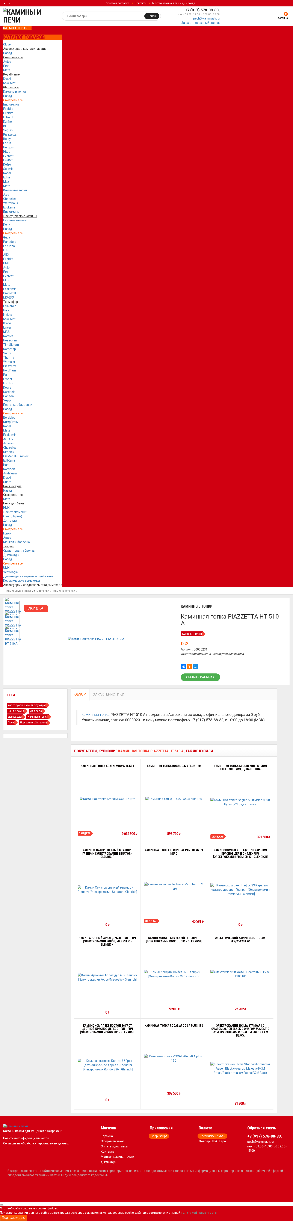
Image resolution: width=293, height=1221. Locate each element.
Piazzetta (10, 134)
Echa (6, 177)
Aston (7, 267)
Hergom (8, 147)
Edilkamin (9, 306)
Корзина (107, 1136)
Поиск (152, 16)
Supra (7, 353)
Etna (6, 66)
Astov (7, 61)
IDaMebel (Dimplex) (16, 456)
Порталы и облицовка (33, 722)
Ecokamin (10, 207)
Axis (6, 194)
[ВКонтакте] (183, 666)
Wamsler (9, 362)
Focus (7, 143)
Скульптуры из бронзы (19, 550)
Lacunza (9, 246)
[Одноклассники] (189, 666)
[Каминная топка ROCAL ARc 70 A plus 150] (174, 1058)
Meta (6, 70)
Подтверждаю (13, 1218)
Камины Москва (17, 590)
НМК (6, 263)
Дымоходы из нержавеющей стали (28, 576)
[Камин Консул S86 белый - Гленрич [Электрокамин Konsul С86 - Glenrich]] (174, 974)
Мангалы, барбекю (16, 542)
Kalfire (7, 121)
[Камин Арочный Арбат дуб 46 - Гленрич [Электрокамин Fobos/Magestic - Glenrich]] (107, 977)
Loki (6, 250)
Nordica (8, 336)
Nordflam (9, 370)
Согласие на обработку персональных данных (36, 1143)
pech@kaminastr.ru (206, 18)
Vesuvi (7, 400)
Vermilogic (10, 572)
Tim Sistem (11, 344)
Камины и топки (14, 91)
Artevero (9, 443)
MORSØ (8, 297)
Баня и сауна (16, 710)
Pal (5, 374)
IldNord (8, 117)
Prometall (10, 293)
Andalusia (10, 473)
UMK (6, 567)
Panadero (10, 241)
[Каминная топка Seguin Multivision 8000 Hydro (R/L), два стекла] (240, 802)
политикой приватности (199, 1212)
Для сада (10, 520)
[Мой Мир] (195, 666)
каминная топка (96, 714)
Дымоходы (11, 555)
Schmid (8, 169)
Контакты (140, 3)
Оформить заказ (112, 1141)
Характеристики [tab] (108, 694)
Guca (6, 237)
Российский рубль (212, 1136)
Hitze (6, 151)
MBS (6, 332)
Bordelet (9, 417)
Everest (8, 156)
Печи (6, 224)
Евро (222, 1141)
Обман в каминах (200, 677)
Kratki (7, 78)
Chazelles (10, 199)
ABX (6, 254)
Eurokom (9, 383)
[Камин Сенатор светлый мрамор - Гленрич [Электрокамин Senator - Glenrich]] (107, 889)
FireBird (8, 108)
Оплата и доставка (117, 3)
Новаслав (10, 340)
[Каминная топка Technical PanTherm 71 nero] (174, 886)
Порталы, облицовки (17, 404)
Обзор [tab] (80, 694)
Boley (7, 138)
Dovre (7, 387)
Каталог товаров (17, 28)
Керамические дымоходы (21, 580)
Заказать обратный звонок (200, 22)
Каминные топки (15, 190)
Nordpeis (9, 392)
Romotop (9, 349)
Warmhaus (10, 203)
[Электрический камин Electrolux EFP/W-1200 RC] (240, 974)
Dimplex (8, 452)
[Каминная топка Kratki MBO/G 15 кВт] (107, 799)
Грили (7, 533)
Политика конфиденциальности (26, 1138)
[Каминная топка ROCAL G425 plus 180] (173, 799)
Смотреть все (13, 100)
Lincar (7, 327)
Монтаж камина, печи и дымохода (173, 3)
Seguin (8, 130)
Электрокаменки (15, 512)
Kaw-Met (9, 83)
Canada (8, 396)
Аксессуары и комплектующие (27, 705)
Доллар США (208, 1141)
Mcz (6, 181)
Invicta (7, 314)
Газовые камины (15, 220)
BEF (5, 126)
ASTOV (8, 439)
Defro (7, 164)
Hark (6, 310)
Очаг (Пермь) (12, 516)
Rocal (7, 173)
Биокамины (11, 104)
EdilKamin (10, 460)
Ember (7, 379)
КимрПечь (10, 422)
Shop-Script (159, 1136)
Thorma (8, 357)
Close (7, 44)
